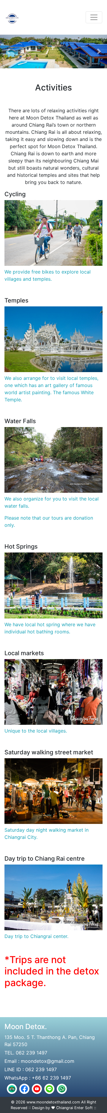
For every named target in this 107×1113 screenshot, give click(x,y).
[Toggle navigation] (94, 17)
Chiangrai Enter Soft (74, 1108)
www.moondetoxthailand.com (53, 1102)
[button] (8, 51)
